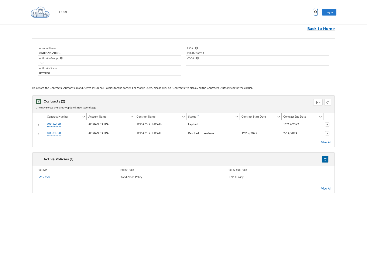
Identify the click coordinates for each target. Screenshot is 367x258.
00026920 (54, 124)
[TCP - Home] (40, 12)
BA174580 (44, 177)
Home (63, 12)
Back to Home (321, 28)
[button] (63, 116)
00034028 (54, 133)
